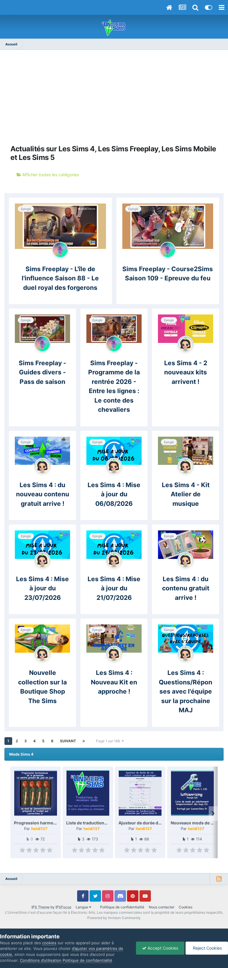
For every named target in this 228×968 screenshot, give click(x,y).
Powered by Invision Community (114, 917)
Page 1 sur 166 (109, 741)
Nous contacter (161, 907)
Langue (82, 907)
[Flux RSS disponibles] (219, 878)
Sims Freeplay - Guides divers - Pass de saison (42, 372)
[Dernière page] (84, 741)
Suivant (68, 741)
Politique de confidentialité (122, 907)
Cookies (185, 907)
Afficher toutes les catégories (50, 174)
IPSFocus (63, 907)
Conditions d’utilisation (40, 960)
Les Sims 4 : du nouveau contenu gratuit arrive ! (42, 494)
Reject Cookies (207, 947)
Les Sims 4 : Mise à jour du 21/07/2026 (114, 588)
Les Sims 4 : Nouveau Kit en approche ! (114, 682)
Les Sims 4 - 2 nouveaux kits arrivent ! (185, 372)
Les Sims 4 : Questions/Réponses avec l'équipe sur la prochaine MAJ (185, 691)
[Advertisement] (114, 97)
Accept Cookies (162, 947)
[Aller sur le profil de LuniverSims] (60, 250)
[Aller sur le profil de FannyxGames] (186, 344)
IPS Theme (40, 907)
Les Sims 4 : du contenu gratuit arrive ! (185, 588)
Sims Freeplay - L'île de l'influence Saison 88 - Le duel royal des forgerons (60, 278)
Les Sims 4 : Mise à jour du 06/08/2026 (114, 494)
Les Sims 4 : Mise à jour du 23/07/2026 (42, 588)
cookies (49, 942)
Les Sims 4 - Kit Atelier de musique (186, 494)
